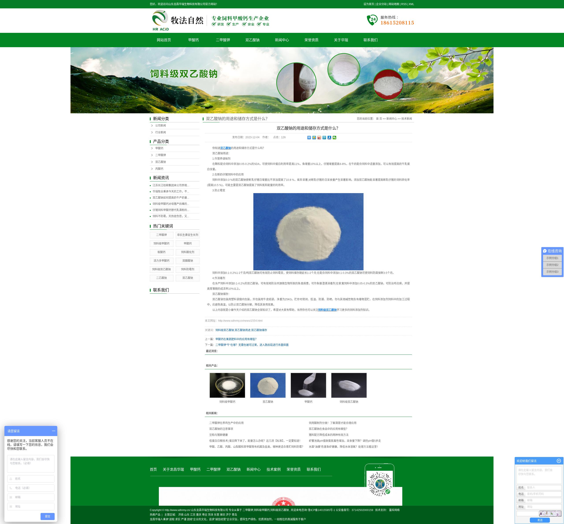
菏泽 (210, 514)
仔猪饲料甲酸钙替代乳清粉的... (171, 210)
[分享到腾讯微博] (324, 137)
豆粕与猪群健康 (218, 434)
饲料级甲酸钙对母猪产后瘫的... (171, 203)
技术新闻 (406, 118)
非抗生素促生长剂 (187, 235)
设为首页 (369, 4)
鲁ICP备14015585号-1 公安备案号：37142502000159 (340, 510)
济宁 (228, 514)
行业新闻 (160, 132)
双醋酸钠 (187, 260)
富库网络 (394, 510)
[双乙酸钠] (268, 385)
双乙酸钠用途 (242, 330)
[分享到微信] (334, 137)
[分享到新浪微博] (319, 137)
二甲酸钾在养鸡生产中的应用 (226, 423)
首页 (153, 469)
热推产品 (155, 514)
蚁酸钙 (161, 252)
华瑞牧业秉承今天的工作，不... (171, 191)
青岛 (234, 514)
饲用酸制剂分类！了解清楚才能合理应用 (332, 423)
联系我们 (371, 40)
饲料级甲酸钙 (161, 243)
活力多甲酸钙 (161, 260)
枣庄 (204, 514)
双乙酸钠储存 (259, 330)
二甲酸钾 (223, 40)
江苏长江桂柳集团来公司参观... (171, 185)
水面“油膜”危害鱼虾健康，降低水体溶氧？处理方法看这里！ (344, 446)
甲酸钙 (193, 40)
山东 (186, 514)
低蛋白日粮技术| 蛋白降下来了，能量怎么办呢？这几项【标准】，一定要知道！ (255, 440)
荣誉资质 (311, 40)
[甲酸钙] (308, 385)
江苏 (192, 514)
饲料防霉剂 (187, 269)
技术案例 (274, 469)
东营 (216, 514)
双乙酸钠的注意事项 (221, 429)
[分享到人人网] (329, 137)
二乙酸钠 (161, 278)
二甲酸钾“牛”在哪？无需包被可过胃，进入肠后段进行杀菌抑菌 (252, 345)
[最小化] (559, 461)
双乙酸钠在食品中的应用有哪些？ (329, 429)
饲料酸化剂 (187, 252)
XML (411, 4)
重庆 (198, 514)
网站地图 (394, 4)
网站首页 (164, 40)
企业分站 (381, 4)
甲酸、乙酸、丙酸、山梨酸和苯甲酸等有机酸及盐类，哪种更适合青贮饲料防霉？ (256, 446)
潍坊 (222, 514)
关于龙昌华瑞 (173, 469)
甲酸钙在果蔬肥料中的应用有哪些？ (236, 339)
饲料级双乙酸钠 (161, 269)
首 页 (379, 118)
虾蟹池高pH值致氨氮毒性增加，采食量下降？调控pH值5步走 (345, 440)
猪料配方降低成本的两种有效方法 (329, 434)
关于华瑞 (341, 40)
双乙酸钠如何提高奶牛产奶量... (171, 197)
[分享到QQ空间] (314, 137)
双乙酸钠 (252, 40)
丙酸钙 (159, 168)
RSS (404, 4)
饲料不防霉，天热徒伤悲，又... (171, 216)
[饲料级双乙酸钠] (349, 385)
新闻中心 (282, 40)
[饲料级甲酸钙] (227, 385)
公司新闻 (160, 125)
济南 (181, 514)
